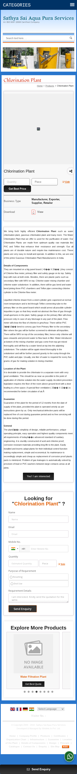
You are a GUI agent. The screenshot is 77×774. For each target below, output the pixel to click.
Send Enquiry (40, 769)
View (40, 211)
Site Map (55, 746)
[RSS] (65, 746)
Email (11, 527)
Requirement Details (19, 591)
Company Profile (28, 736)
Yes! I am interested (38, 476)
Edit (67, 182)
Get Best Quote (41, 684)
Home (40, 86)
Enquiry (43, 746)
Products (49, 86)
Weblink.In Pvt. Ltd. (51, 728)
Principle (64, 743)
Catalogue (14, 746)
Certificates (60, 736)
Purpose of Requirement (22, 571)
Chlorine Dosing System (41, 676)
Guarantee (53, 739)
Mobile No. (14, 542)
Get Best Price (17, 188)
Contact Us (29, 746)
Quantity (13, 556)
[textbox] (45, 182)
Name (11, 512)
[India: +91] (14, 548)
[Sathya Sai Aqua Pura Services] (38, 19)
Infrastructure (37, 739)
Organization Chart (16, 739)
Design (52, 743)
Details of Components (33, 743)
